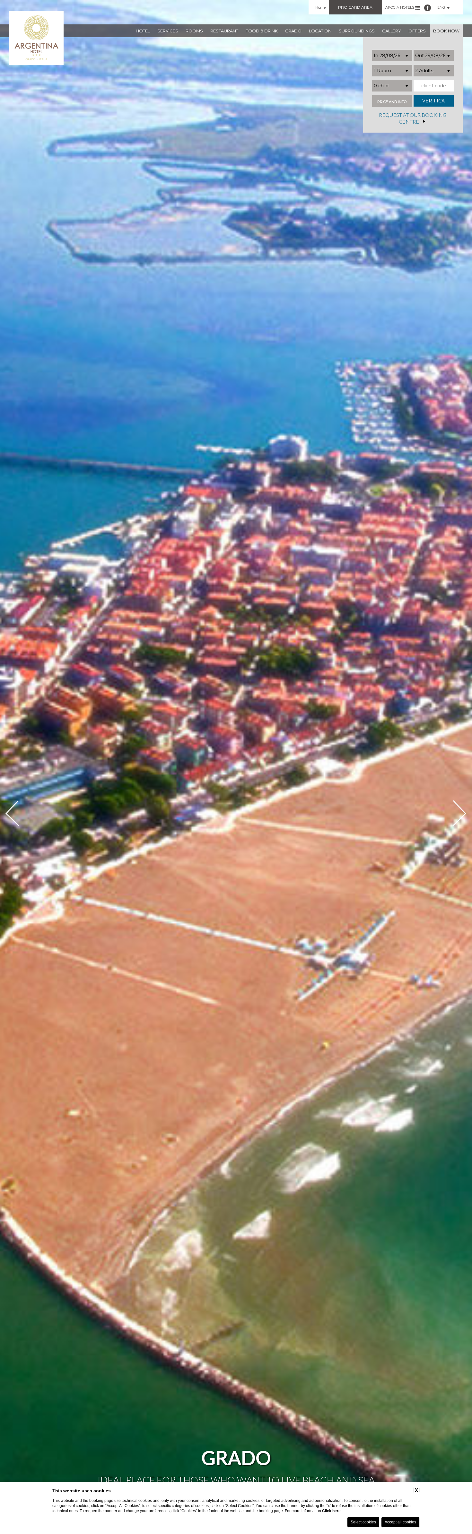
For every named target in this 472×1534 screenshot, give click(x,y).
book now (446, 30)
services (167, 30)
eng (441, 7)
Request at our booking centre (413, 118)
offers (417, 30)
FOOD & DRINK (262, 30)
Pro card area (355, 7)
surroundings (357, 30)
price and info (391, 102)
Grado (293, 30)
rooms (194, 30)
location (320, 30)
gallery (391, 30)
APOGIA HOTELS (399, 7)
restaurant (224, 30)
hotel (143, 30)
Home (320, 7)
